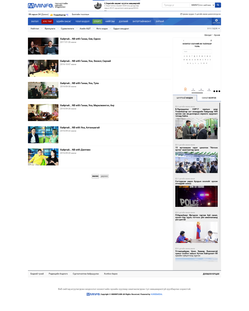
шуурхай (185, 98)
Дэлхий (123, 21)
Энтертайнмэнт (141, 21)
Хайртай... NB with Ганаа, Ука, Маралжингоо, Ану (87, 105)
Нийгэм (110, 21)
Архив (217, 35)
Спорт (97, 21)
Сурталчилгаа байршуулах (86, 274)
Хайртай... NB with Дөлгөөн (75, 149)
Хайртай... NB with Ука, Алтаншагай (80, 127)
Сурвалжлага (67, 28)
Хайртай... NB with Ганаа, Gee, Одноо (80, 38)
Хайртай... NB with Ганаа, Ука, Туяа (79, 83)
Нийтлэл (35, 28)
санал (209, 98)
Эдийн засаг (63, 21)
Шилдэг (208, 35)
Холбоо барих (111, 274)
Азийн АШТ (85, 28)
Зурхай (160, 21)
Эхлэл (34, 21)
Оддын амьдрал (121, 28)
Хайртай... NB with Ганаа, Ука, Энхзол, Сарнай (85, 61)
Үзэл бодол (82, 21)
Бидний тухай (37, 274)
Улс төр (47, 21)
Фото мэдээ (102, 28)
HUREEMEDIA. (157, 294)
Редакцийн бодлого (58, 274)
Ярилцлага (50, 28)
